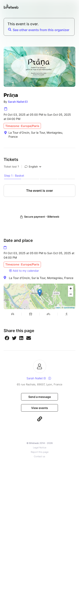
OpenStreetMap (69, 307)
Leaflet (58, 307)
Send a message (39, 396)
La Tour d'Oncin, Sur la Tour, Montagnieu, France (41, 278)
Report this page (39, 452)
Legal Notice (39, 447)
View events (39, 408)
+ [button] (70, 288)
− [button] (70, 294)
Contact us (39, 456)
